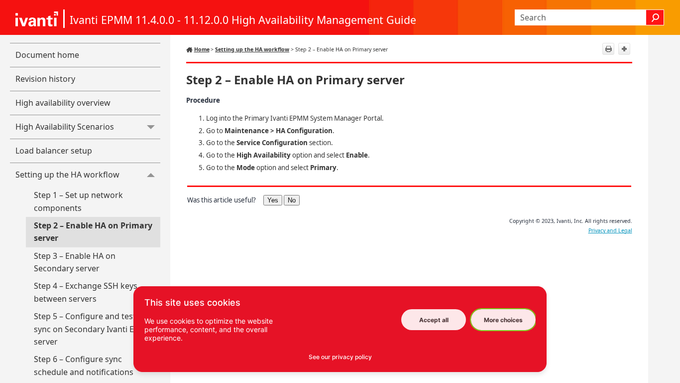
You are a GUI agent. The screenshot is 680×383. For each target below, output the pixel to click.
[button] (655, 17)
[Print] (608, 49)
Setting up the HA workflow (67, 174)
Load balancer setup (53, 150)
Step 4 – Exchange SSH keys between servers (85, 292)
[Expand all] (624, 49)
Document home (47, 54)
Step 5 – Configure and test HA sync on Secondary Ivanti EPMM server (94, 329)
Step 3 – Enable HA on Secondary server (74, 262)
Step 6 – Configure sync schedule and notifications (83, 366)
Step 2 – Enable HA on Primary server (93, 232)
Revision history (45, 78)
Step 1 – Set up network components (78, 201)
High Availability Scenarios (64, 126)
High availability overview (63, 102)
